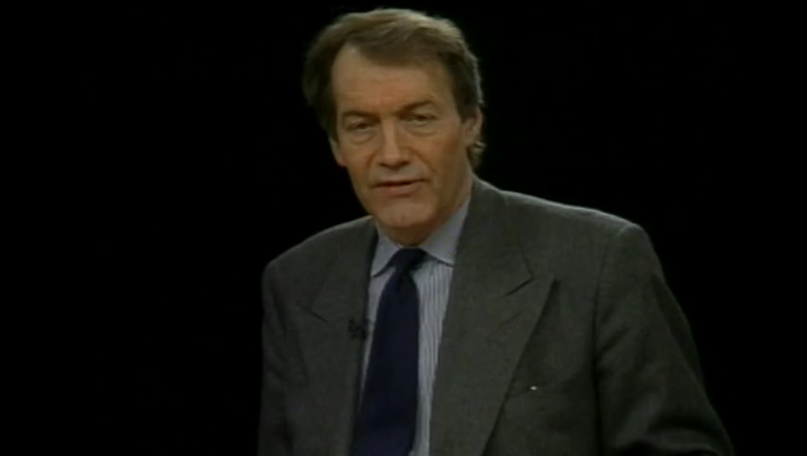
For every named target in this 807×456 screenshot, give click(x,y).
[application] (403, 228)
